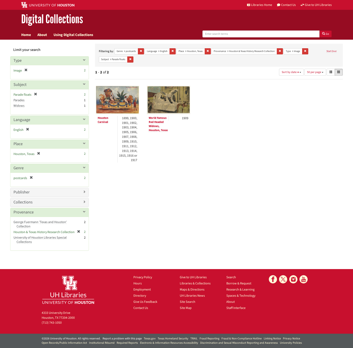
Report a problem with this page (122, 339)
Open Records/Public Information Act (64, 343)
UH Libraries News (192, 295)
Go (327, 34)
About (42, 34)
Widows (19, 105)
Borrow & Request (238, 283)
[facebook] (273, 279)
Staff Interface (236, 308)
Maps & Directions (192, 289)
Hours (137, 283)
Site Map (186, 308)
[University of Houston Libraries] (68, 289)
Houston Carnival (103, 120)
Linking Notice (272, 339)
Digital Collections (52, 19)
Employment (142, 289)
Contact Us (140, 308)
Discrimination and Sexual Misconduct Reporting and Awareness (239, 343)
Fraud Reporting (209, 339)
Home (26, 34)
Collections (22, 202)
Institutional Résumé (102, 343)
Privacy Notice (291, 339)
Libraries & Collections (195, 283)
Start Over (331, 51)
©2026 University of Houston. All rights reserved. (71, 339)
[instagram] (293, 279)
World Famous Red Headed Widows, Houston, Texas (158, 124)
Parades (19, 100)
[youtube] (303, 279)
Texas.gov (150, 339)
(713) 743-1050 (52, 322)
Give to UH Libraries (193, 277)
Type (17, 60)
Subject (20, 85)
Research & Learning (240, 289)
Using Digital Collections (73, 34)
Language (21, 120)
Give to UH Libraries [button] (318, 5)
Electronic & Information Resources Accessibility (169, 343)
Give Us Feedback (145, 302)
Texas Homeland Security (173, 339)
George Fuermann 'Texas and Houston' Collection (40, 224)
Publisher (21, 192)
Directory (139, 295)
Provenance (23, 212)
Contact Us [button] (288, 5)
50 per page (314, 72)
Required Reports (127, 343)
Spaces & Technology (240, 295)
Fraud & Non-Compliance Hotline (241, 339)
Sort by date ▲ (290, 72)
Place (18, 144)
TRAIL (194, 339)
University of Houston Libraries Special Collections (40, 239)
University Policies (291, 343)
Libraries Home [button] (261, 5)
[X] (283, 279)
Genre (18, 168)
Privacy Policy (142, 277)
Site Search (187, 302)
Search (231, 277)
